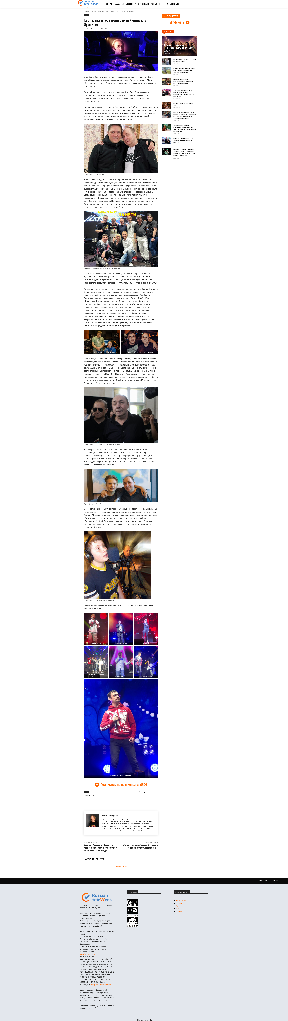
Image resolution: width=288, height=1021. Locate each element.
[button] (207, 4)
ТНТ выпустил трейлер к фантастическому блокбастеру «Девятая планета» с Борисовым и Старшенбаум (184, 128)
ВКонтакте (180, 903)
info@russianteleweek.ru (101, 985)
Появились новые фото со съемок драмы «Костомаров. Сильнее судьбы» (184, 140)
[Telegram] (115, 801)
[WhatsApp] (120, 801)
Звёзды (93, 11)
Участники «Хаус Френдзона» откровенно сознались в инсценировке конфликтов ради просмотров (183, 93)
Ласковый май (120, 792)
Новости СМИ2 (121, 867)
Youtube (179, 911)
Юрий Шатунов (89, 795)
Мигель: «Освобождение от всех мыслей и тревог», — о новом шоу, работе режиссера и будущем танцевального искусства (184, 115)
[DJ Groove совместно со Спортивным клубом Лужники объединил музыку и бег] (166, 81)
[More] (125, 801)
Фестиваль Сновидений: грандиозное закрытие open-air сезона (178, 48)
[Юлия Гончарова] (92, 823)
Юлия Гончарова (93, 29)
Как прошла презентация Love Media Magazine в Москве (184, 60)
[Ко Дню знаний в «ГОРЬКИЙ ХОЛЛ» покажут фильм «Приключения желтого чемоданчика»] (166, 70)
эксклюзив (151, 792)
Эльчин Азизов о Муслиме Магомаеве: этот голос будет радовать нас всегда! (100, 848)
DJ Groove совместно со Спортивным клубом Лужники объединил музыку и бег (183, 81)
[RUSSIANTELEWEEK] (88, 3)
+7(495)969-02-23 (99, 936)
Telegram (179, 908)
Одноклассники (182, 906)
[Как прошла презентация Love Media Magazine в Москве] (166, 61)
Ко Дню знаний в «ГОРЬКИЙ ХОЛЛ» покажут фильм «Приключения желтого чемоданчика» (184, 70)
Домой (87, 11)
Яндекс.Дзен (181, 900)
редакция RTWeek (169, 53)
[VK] (104, 801)
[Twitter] (110, 801)
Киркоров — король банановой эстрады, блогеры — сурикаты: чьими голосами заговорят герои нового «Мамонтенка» (184, 152)
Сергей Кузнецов (140, 792)
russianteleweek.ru (88, 7)
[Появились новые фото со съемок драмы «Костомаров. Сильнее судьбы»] (166, 140)
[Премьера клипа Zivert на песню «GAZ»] (166, 105)
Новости (130, 792)
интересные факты (108, 792)
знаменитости (94, 792)
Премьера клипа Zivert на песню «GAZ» (183, 104)
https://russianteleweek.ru (90, 954)
